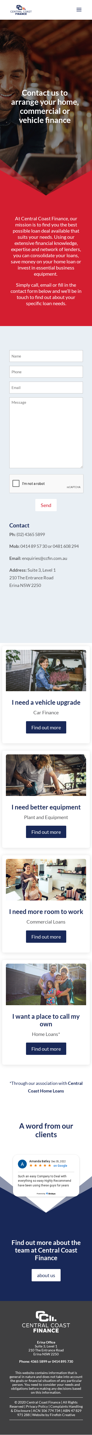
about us (46, 1275)
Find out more (46, 727)
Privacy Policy (37, 1406)
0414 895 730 (62, 1361)
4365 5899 (39, 1361)
